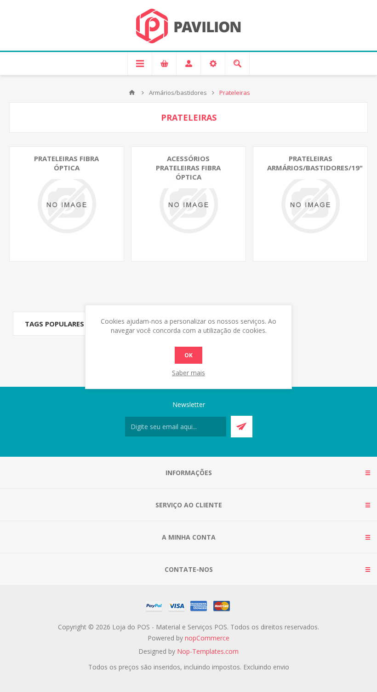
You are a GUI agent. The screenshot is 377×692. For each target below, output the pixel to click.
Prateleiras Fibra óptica (66, 163)
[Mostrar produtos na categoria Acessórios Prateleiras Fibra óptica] (188, 204)
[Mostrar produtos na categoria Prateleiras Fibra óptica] (67, 204)
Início (132, 92)
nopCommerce (207, 638)
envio (281, 667)
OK (188, 355)
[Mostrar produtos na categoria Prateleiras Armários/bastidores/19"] (310, 204)
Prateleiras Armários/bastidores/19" (315, 163)
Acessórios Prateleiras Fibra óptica (188, 167)
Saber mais (188, 372)
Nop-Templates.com (208, 651)
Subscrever (241, 426)
